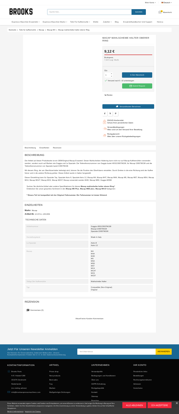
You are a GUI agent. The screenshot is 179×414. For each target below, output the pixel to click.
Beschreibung (30, 148)
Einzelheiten (44, 148)
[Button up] (111, 73)
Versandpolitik (97, 371)
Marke (28, 210)
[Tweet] (110, 113)
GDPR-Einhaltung (98, 384)
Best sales (53, 380)
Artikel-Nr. (29, 214)
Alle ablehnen (134, 405)
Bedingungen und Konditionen (103, 376)
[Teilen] (104, 114)
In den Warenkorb (137, 75)
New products (54, 376)
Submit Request (137, 86)
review (109, 95)
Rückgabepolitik (97, 388)
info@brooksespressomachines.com (25, 392)
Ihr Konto (139, 365)
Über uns (95, 380)
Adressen (137, 384)
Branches (95, 400)
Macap (34, 210)
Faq (50, 384)
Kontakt (94, 392)
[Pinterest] (115, 114)
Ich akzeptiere (159, 405)
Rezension (57, 148)
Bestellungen (138, 376)
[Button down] (111, 76)
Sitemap (94, 396)
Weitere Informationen (15, 411)
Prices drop (53, 371)
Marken (52, 388)
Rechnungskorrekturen (142, 380)
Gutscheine (137, 388)
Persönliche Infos (140, 371)
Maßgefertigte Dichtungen (59, 392)
